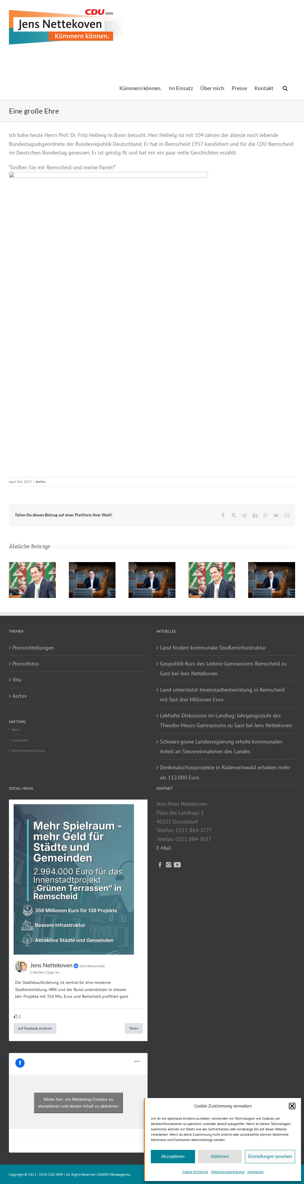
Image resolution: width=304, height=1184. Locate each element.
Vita (16, 679)
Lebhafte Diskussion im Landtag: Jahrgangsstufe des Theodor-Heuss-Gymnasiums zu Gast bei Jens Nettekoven (226, 720)
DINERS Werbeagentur (114, 1174)
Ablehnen (220, 1156)
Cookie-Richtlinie (195, 1171)
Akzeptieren (172, 1156)
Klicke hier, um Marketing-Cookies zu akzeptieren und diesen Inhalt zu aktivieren (78, 1102)
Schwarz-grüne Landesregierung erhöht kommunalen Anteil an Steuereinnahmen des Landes (221, 746)
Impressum (255, 1171)
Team (15, 729)
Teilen (133, 1028)
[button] (292, 1106)
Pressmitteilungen (33, 647)
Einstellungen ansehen (270, 1156)
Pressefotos (25, 663)
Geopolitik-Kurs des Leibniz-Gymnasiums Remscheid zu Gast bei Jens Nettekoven (223, 668)
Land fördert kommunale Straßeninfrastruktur (213, 647)
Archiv (40, 481)
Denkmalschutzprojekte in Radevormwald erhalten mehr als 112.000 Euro (225, 772)
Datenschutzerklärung (227, 1171)
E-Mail (163, 848)
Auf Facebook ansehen (35, 1028)
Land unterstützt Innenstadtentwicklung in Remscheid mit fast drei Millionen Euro (222, 694)
